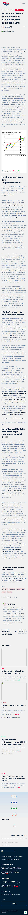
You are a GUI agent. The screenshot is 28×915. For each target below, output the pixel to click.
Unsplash (10, 569)
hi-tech (3, 592)
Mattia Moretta (5, 714)
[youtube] (10, 845)
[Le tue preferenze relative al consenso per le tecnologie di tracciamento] (25, 912)
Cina (16, 10)
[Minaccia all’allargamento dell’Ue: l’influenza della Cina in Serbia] (14, 762)
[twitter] (4, 845)
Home (2, 10)
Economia (20, 10)
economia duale (20, 589)
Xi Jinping (7, 96)
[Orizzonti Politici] (8, 4)
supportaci (6, 878)
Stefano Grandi (8, 26)
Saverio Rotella (5, 787)
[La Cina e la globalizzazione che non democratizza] (14, 657)
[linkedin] (8, 845)
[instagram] (6, 845)
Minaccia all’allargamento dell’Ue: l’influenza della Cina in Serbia (13, 778)
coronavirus (12, 589)
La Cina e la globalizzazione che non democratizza (12, 672)
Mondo (11, 10)
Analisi (7, 10)
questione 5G (15, 519)
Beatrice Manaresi (5, 751)
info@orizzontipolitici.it (19, 835)
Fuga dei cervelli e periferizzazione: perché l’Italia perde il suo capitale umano (13, 742)
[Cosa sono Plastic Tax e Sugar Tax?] (14, 691)
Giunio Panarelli (5, 680)
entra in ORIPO (7, 864)
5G (2, 589)
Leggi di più (17, 680)
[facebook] (2, 845)
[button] (2, 835)
